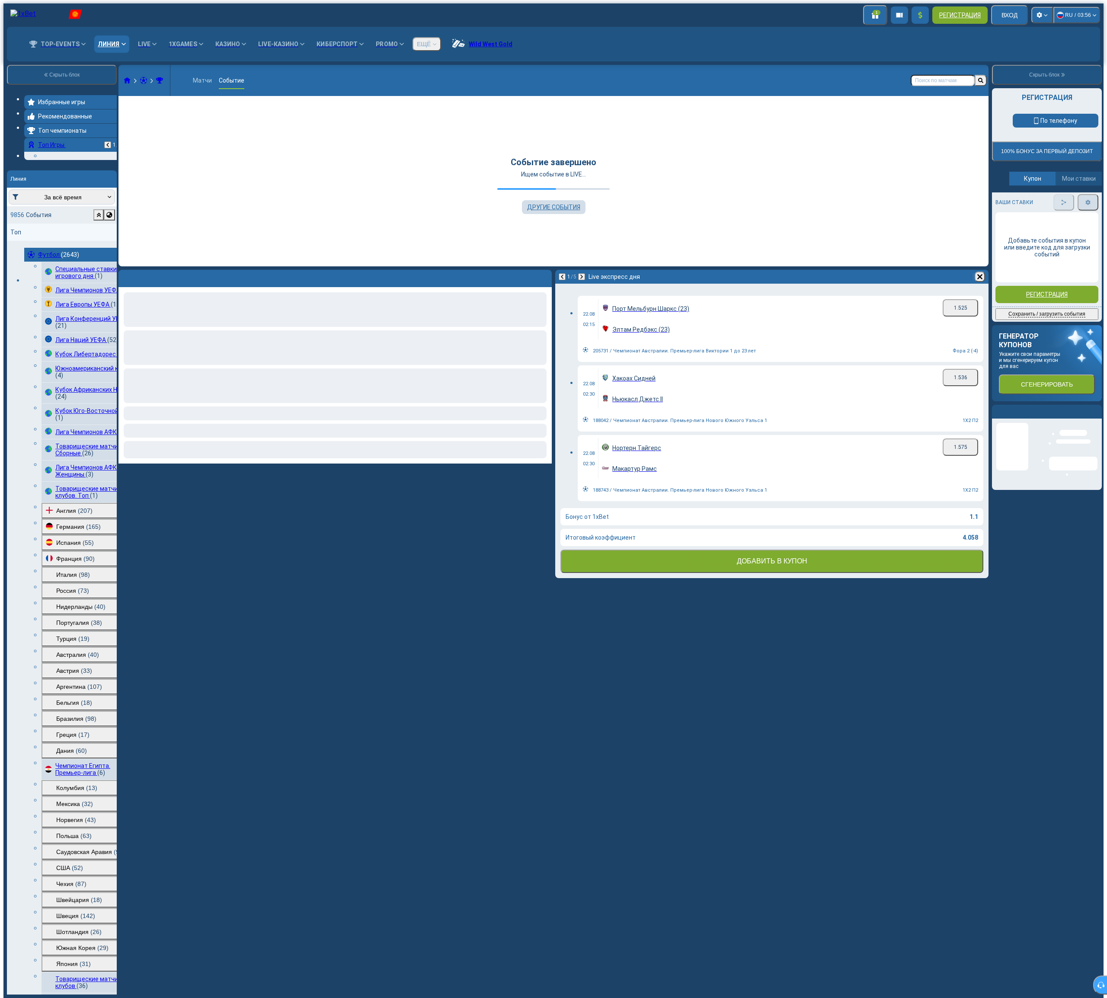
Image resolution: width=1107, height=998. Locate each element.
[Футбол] (143, 80)
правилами (1078, 250)
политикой (1012, 255)
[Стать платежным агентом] (899, 15)
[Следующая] (581, 276)
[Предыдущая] (107, 144)
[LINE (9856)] (127, 80)
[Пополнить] (920, 15)
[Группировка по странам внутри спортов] (109, 268)
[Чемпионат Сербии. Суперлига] (159, 80)
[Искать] (981, 80)
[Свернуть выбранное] (98, 268)
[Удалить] (980, 277)
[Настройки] (1042, 15)
